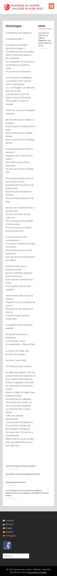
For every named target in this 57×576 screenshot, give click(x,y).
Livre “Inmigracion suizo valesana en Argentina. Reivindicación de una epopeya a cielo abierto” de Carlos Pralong (27, 493)
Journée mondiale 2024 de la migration (21, 466)
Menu (51, 6)
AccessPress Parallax (37, 572)
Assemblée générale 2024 (16, 482)
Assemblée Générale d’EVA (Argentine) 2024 (23, 474)
